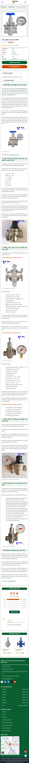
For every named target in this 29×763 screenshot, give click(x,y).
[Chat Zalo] (25, 755)
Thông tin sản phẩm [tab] (8, 73)
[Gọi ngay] (25, 751)
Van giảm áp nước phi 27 (13, 154)
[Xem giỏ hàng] (26, 2)
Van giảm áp (11, 6)
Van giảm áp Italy (11, 581)
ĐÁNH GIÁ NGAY (14, 611)
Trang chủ (4, 6)
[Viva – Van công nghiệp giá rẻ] (15, 2)
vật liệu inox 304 (14, 90)
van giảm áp (21, 88)
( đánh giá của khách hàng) (13, 45)
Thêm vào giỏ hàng (14, 62)
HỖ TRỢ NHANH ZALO (14, 66)
